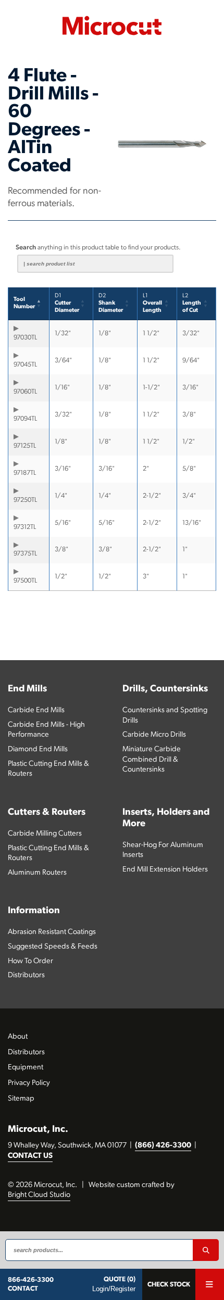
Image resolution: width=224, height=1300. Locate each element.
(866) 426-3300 (163, 1146)
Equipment (25, 1067)
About (18, 1037)
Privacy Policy (29, 1083)
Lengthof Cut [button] (191, 303)
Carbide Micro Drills (154, 735)
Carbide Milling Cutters (45, 834)
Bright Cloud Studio (39, 1195)
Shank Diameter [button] (110, 303)
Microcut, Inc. (38, 1129)
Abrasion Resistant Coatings (52, 932)
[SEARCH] (206, 1250)
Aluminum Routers (37, 873)
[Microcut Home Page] (112, 25)
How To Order (30, 961)
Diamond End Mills (38, 749)
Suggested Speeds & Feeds (52, 947)
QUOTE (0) (119, 1279)
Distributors (26, 975)
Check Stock (168, 1284)
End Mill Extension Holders (165, 870)
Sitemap (21, 1099)
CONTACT (23, 1288)
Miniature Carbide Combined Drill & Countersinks (151, 760)
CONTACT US (30, 1156)
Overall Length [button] (152, 303)
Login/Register (113, 1289)
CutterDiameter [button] (67, 303)
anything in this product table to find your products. (98, 247)
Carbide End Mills (36, 710)
